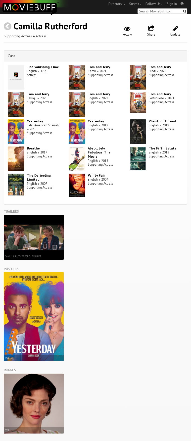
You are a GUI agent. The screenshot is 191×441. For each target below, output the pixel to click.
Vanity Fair (96, 175)
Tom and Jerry (99, 67)
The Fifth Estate (163, 148)
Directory (115, 3)
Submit (134, 3)
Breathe (33, 148)
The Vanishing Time (43, 67)
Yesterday (35, 121)
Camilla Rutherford (50, 26)
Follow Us (152, 3)
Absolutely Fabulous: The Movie (99, 152)
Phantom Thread (162, 121)
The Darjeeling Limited (39, 177)
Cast (11, 55)
